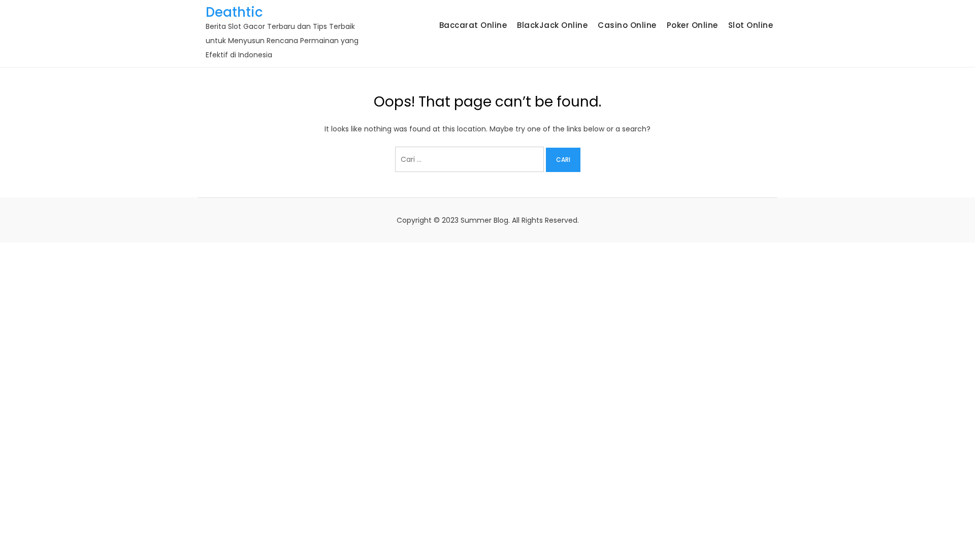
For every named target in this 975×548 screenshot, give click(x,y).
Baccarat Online (473, 25)
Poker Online (692, 25)
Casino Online (627, 25)
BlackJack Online (552, 25)
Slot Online (750, 25)
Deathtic (234, 12)
